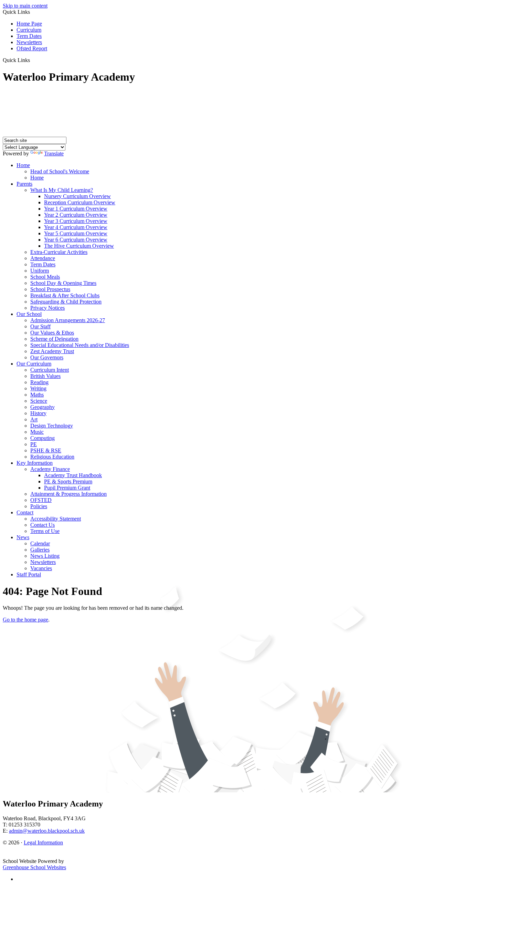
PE (33, 444)
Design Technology (51, 426)
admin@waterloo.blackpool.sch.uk (47, 831)
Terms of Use (45, 531)
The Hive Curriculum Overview (79, 246)
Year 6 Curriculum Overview (75, 240)
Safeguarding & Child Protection (66, 302)
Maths (37, 395)
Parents (24, 184)
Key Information (35, 463)
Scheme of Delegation (54, 339)
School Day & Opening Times (63, 283)
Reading (39, 382)
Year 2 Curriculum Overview (75, 215)
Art (34, 419)
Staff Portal (29, 574)
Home (23, 165)
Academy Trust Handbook (73, 475)
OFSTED (41, 500)
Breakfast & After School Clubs (64, 295)
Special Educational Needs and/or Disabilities (79, 345)
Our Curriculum (34, 364)
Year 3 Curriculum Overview (75, 221)
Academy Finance (50, 469)
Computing (42, 438)
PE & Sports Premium (68, 481)
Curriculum (29, 30)
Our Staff (40, 326)
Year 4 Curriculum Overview (75, 227)
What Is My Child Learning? (61, 190)
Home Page (29, 24)
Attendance (42, 258)
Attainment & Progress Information (68, 494)
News (23, 537)
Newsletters (29, 42)
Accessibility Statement (55, 519)
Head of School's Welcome (59, 171)
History (38, 413)
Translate (54, 153)
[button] (32, 60)
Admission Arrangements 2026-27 (67, 320)
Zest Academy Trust (52, 351)
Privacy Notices (47, 308)
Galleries (40, 550)
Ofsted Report (32, 48)
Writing (38, 388)
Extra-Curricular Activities (58, 252)
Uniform (39, 271)
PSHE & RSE (45, 450)
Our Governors (46, 357)
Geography (42, 407)
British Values (45, 376)
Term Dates (29, 36)
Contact (25, 512)
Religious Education (52, 457)
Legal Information (43, 842)
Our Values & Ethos (52, 333)
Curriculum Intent (49, 370)
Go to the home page (25, 620)
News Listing (45, 556)
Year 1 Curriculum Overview (75, 209)
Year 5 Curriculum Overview (75, 233)
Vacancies (41, 568)
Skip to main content (25, 6)
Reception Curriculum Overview (79, 202)
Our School (29, 314)
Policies (38, 506)
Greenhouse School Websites (34, 867)
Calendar (40, 543)
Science (38, 401)
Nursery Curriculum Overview (77, 196)
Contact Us (42, 525)
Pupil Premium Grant (67, 488)
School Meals (45, 277)
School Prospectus (50, 289)
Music (37, 432)
